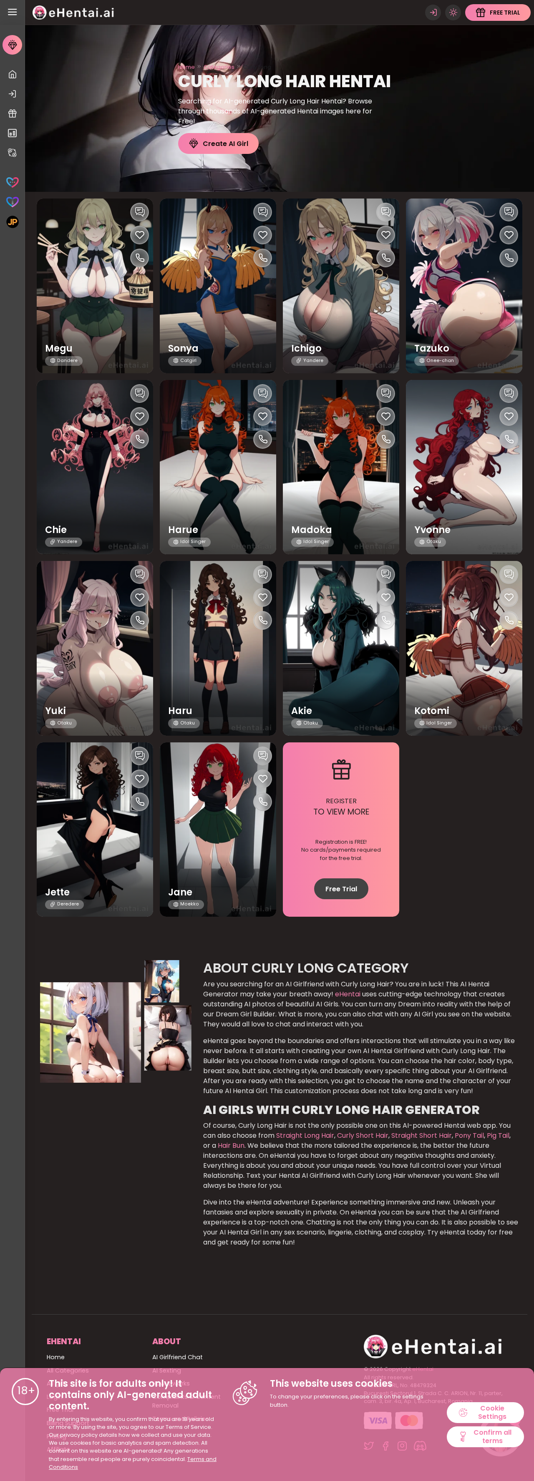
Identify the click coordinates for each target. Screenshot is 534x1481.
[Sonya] (218, 286)
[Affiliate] (12, 153)
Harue (183, 530)
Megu (59, 348)
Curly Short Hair (361, 1135)
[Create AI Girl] (12, 45)
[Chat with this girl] (139, 212)
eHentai (346, 994)
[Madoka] (341, 467)
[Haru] (218, 648)
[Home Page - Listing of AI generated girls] (12, 74)
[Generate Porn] (12, 221)
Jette (57, 892)
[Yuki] (95, 648)
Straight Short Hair (421, 1135)
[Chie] (95, 467)
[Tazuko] (464, 286)
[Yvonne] (464, 467)
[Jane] (218, 829)
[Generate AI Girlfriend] (12, 182)
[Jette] (95, 829)
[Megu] (95, 286)
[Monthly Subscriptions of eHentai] (12, 133)
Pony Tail (468, 1135)
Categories (219, 66)
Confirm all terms (492, 1436)
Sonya (183, 348)
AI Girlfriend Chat (177, 1357)
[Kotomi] (464, 648)
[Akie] (341, 648)
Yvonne (432, 530)
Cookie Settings (492, 1412)
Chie (56, 530)
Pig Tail (497, 1135)
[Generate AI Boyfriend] (12, 202)
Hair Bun (230, 1145)
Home (186, 66)
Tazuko (431, 348)
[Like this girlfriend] (139, 235)
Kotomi (431, 711)
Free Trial (341, 889)
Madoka (311, 530)
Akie (301, 711)
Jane (180, 892)
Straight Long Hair (304, 1135)
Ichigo (306, 348)
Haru (180, 711)
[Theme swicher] (453, 12)
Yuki (55, 711)
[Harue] (218, 467)
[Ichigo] (341, 286)
